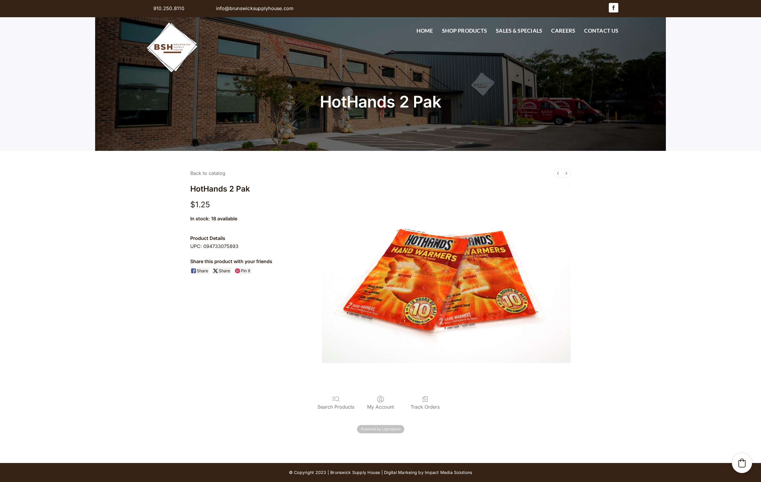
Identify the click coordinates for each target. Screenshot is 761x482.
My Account (380, 407)
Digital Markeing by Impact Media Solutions (428, 472)
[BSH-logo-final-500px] (172, 20)
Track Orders (425, 407)
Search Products (335, 407)
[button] (742, 463)
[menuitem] (558, 173)
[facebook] (613, 7)
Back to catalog (207, 173)
